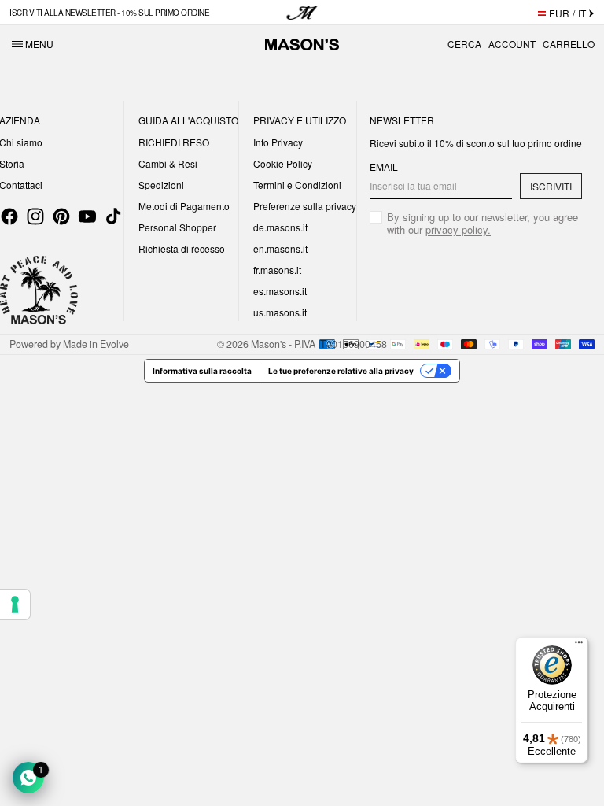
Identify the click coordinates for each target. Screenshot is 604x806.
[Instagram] (35, 216)
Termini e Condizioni (297, 184)
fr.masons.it (277, 269)
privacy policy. (458, 229)
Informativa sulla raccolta (202, 370)
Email (384, 166)
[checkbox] (476, 223)
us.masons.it (280, 312)
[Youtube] (87, 216)
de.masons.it (280, 227)
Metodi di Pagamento (184, 206)
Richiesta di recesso (181, 248)
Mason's (270, 344)
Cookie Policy (282, 163)
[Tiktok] (113, 216)
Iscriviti (551, 186)
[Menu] (578, 646)
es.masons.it (280, 291)
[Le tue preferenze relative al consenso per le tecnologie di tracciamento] (15, 604)
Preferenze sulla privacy (304, 206)
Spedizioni (161, 184)
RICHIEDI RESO (173, 142)
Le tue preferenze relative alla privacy (341, 370)
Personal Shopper (177, 227)
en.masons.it (280, 248)
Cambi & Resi (167, 163)
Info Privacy (278, 142)
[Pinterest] (61, 216)
